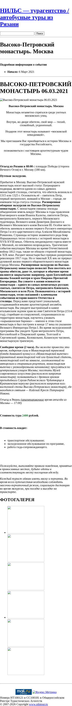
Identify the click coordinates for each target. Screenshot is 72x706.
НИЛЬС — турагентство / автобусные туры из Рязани (34, 17)
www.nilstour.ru (38, 704)
